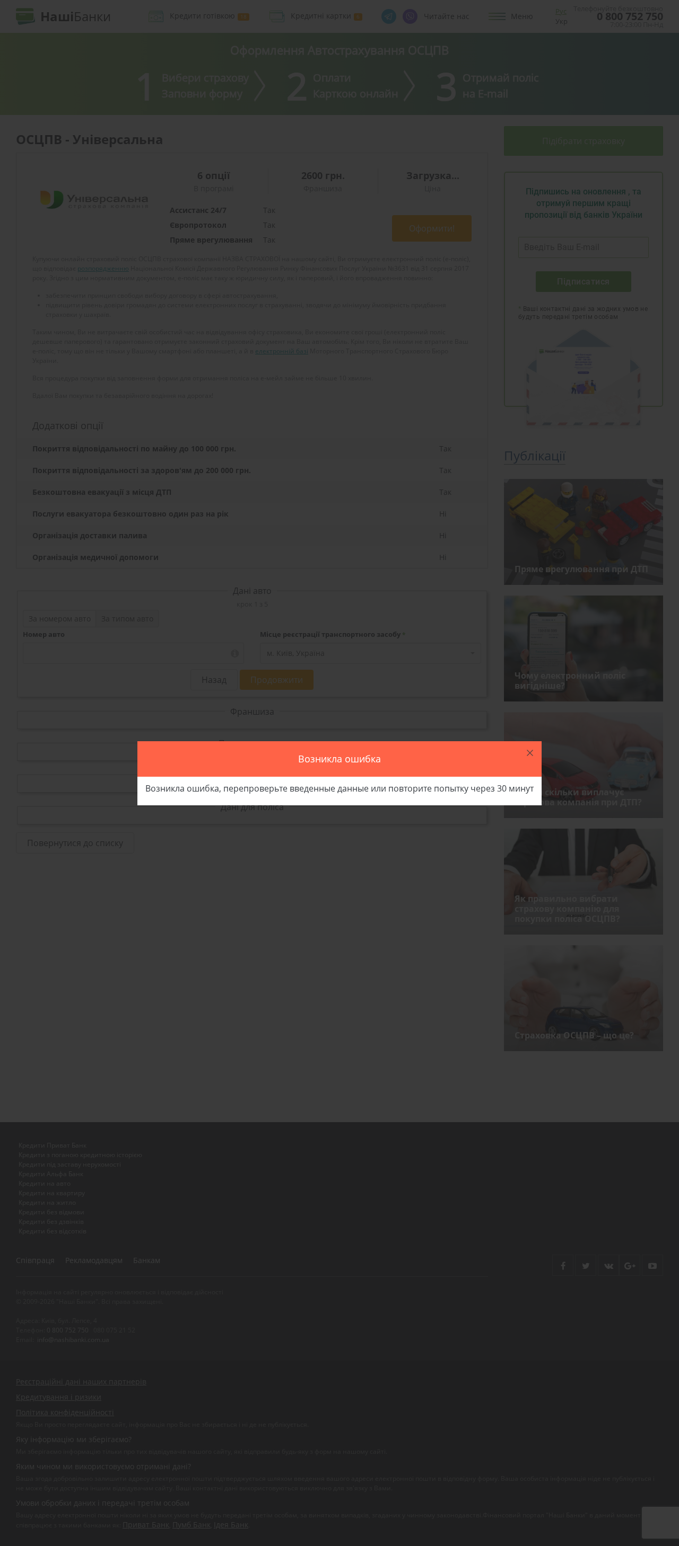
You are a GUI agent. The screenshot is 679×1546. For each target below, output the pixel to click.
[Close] (530, 753)
